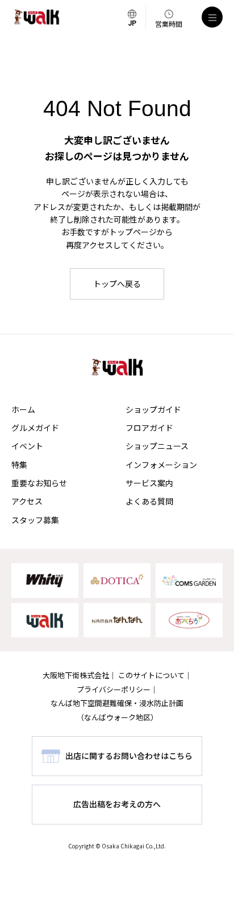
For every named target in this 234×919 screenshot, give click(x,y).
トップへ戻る (117, 283)
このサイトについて (151, 675)
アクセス (27, 501)
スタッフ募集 (35, 520)
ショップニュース (157, 446)
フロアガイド (149, 427)
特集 (19, 464)
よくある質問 (149, 501)
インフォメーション (161, 464)
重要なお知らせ (39, 483)
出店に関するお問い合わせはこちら (129, 755)
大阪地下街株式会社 (76, 675)
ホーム (23, 409)
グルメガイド (35, 427)
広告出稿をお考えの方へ (117, 804)
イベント (27, 446)
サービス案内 (149, 483)
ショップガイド (153, 409)
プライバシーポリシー (114, 689)
